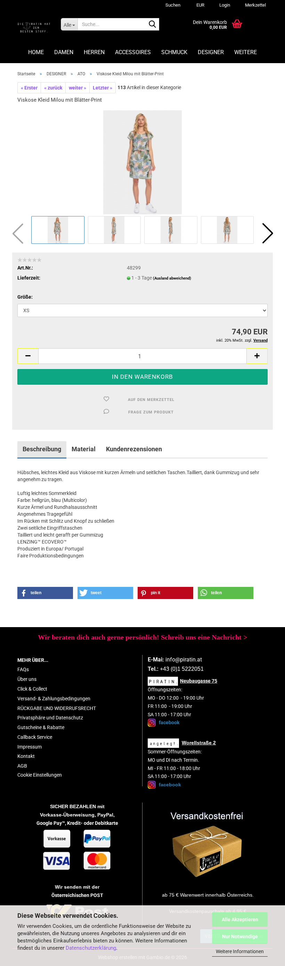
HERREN (94, 52)
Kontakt (26, 756)
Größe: (25, 297)
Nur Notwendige (240, 936)
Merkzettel (255, 5)
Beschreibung (42, 449)
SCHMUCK (174, 52)
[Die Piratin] (33, 27)
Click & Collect (32, 689)
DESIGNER (211, 52)
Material (84, 449)
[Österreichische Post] (207, 845)
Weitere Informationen (240, 951)
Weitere (245, 52)
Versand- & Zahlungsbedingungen (53, 698)
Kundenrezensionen (134, 449)
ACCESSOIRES (133, 52)
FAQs (23, 669)
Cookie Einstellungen (39, 775)
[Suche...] (152, 24)
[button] (199, 5)
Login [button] (224, 5)
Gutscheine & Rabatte (40, 727)
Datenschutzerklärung (91, 948)
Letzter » (102, 88)
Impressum (29, 747)
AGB (22, 766)
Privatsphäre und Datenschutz (50, 717)
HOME (36, 52)
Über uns (26, 679)
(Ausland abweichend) (172, 278)
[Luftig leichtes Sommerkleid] (142, 161)
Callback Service (34, 737)
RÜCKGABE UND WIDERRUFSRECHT (56, 708)
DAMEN (63, 52)
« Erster (29, 88)
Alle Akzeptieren (240, 919)
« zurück (53, 88)
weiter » (77, 88)
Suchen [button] (172, 5)
